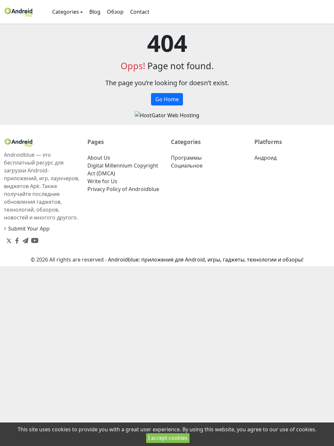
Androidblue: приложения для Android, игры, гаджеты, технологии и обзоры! (205, 259)
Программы (186, 157)
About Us (98, 157)
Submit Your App (29, 228)
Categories (65, 11)
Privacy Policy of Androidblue (123, 189)
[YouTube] (33, 239)
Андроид (265, 157)
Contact (139, 11)
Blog (94, 11)
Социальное (187, 165)
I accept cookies (168, 437)
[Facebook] (15, 239)
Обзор (115, 11)
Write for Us (102, 181)
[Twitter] (9, 241)
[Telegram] (24, 239)
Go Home (167, 99)
